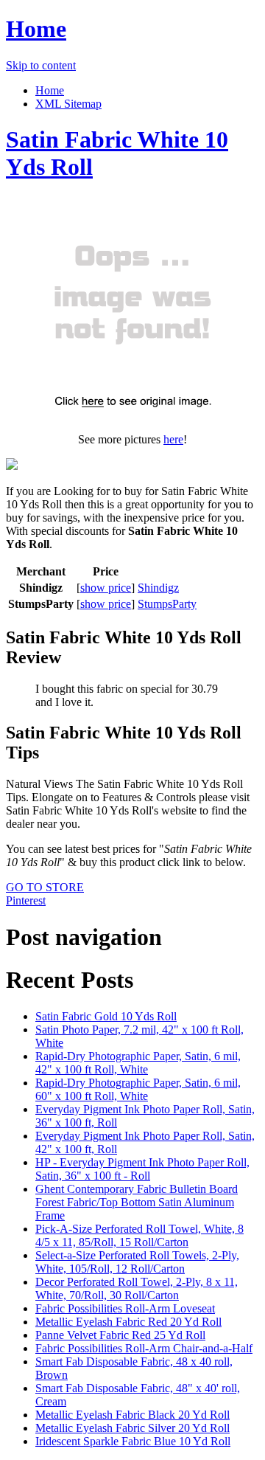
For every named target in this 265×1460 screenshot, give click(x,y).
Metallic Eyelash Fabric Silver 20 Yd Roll (132, 1428)
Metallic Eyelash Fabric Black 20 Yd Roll (132, 1414)
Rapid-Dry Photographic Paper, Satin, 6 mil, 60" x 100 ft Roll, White (138, 1089)
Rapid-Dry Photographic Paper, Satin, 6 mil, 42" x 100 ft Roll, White (138, 1063)
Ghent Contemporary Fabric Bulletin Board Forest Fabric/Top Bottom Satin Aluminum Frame (136, 1202)
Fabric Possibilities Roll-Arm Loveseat (125, 1308)
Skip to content (41, 65)
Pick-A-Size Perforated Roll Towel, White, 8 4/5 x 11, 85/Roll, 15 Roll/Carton (139, 1235)
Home (36, 28)
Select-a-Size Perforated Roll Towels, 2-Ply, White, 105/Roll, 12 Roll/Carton (137, 1262)
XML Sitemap (68, 103)
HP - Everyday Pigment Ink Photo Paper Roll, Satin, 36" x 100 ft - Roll (142, 1169)
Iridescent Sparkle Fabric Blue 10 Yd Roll (132, 1441)
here (173, 439)
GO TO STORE (45, 887)
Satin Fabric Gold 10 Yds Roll (106, 1016)
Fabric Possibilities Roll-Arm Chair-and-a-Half (143, 1348)
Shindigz (158, 587)
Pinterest (26, 900)
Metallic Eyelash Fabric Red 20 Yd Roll (128, 1321)
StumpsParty (167, 604)
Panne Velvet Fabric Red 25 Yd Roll (120, 1335)
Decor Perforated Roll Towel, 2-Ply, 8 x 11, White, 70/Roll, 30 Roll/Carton (136, 1288)
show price (105, 587)
